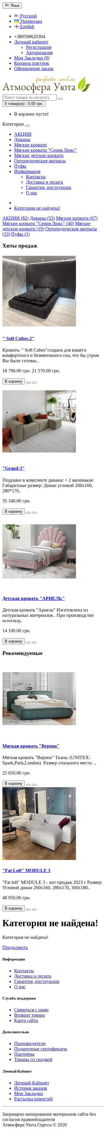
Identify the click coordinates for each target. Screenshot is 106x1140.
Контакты (36, 176)
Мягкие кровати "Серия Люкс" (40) (38, 223)
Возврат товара (29, 1015)
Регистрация (38, 47)
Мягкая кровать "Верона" (30, 745)
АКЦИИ (23, 134)
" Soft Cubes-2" (18, 338)
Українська (30, 21)
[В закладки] (28, 383)
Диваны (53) (42, 218)
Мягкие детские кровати (39, 155)
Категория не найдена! (37, 208)
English (26, 26)
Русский (28, 15)
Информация (27, 171)
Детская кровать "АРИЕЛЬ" (33, 598)
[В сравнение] (34, 383)
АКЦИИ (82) (15, 218)
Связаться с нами (31, 1009)
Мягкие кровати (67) (76, 218)
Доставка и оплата (44, 182)
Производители (30, 1043)
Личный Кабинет (31, 1082)
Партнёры (24, 1054)
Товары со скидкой (33, 1059)
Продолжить (15, 947)
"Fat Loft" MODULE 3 (26, 870)
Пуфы (20, 166)
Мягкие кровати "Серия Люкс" (45, 150)
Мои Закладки (28, 1093)
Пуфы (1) (20, 234)
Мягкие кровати (30, 144)
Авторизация (39, 52)
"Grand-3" (13, 468)
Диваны (22, 139)
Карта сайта (26, 1020)
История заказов (30, 1088)
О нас (31, 192)
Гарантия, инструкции (48, 187)
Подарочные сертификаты (40, 1048)
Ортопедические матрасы (40, 160)
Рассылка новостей (33, 1098)
